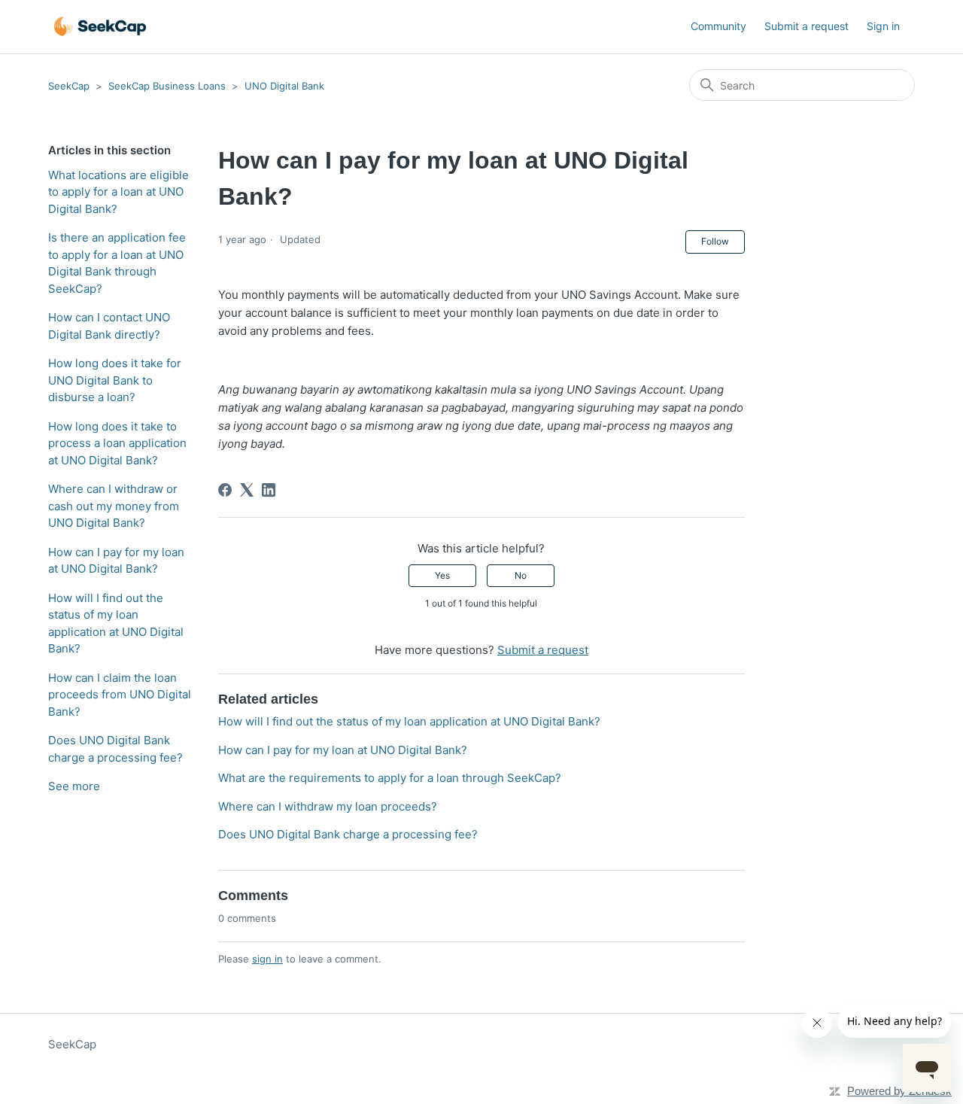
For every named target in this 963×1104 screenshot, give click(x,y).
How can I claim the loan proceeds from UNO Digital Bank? (119, 695)
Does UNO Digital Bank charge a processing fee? (115, 749)
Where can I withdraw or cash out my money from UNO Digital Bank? (113, 506)
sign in (267, 959)
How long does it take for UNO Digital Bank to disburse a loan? (114, 380)
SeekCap (69, 86)
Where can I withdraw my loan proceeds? (327, 806)
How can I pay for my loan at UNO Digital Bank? (116, 560)
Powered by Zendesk (899, 1090)
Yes (442, 575)
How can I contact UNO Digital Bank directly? (109, 326)
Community (718, 26)
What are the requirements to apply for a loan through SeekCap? (389, 778)
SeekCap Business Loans (167, 86)
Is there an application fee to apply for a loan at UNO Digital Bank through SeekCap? (117, 263)
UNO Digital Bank (284, 86)
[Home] (100, 27)
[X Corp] (247, 490)
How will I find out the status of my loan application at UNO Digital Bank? (116, 623)
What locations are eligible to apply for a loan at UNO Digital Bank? (118, 192)
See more (74, 786)
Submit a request (806, 26)
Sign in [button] (883, 26)
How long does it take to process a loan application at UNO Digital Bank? (117, 443)
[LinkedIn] (268, 490)
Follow (715, 241)
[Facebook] (225, 490)
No (521, 575)
